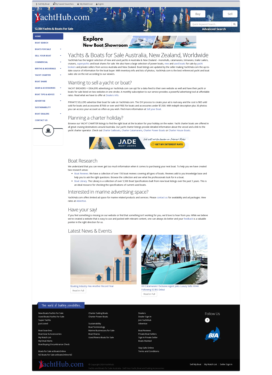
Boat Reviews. (81, 173)
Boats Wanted (145, 341)
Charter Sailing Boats (98, 313)
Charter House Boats (179, 130)
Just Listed (43, 323)
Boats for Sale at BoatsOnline (52, 351)
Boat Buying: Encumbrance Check (53, 344)
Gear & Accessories (45, 88)
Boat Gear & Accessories (50, 334)
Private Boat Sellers (147, 334)
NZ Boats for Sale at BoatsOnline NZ (55, 354)
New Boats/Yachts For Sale (50, 313)
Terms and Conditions (148, 351)
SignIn (101, 4)
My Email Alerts (45, 341)
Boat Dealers (42, 113)
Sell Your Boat (43, 55)
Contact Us (41, 120)
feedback (188, 218)
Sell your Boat (154, 109)
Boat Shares (94, 334)
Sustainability (43, 107)
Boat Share (41, 81)
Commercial (41, 62)
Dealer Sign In (144, 316)
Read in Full (78, 290)
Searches (64, 4)
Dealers (142, 313)
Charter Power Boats (154, 130)
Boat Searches (45, 330)
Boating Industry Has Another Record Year (92, 286)
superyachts (83, 63)
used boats (179, 63)
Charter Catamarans (132, 130)
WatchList (86, 4)
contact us (162, 197)
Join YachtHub (144, 320)
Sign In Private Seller (148, 337)
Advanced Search (214, 29)
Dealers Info (112, 95)
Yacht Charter (43, 75)
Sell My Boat (43, 4)
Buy (198, 14)
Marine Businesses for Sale (101, 330)
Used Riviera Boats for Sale (101, 337)
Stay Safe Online (146, 347)
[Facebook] (207, 320)
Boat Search (41, 42)
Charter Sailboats (111, 130)
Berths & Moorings (45, 68)
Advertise (40, 101)
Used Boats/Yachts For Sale (51, 316)
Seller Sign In (226, 364)
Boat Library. (80, 181)
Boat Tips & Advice (44, 94)
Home (38, 36)
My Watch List (44, 337)
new (167, 63)
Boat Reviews (144, 330)
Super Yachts (44, 320)
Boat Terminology (96, 327)
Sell (230, 14)
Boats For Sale (43, 49)
